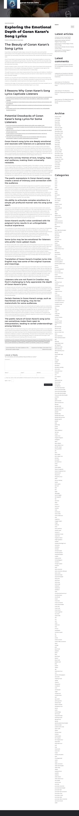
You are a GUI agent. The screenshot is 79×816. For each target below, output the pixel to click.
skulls (56, 708)
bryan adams (58, 276)
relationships (21, 342)
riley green (57, 684)
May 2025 (57, 144)
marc (56, 526)
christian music (58, 304)
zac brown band (59, 800)
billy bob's (57, 235)
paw (56, 647)
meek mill (57, 536)
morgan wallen (58, 563)
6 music (57, 189)
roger (56, 691)
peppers (57, 650)
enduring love (36, 339)
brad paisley (58, 258)
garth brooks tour (59, 402)
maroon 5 (57, 532)
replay (56, 680)
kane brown (58, 473)
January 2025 (58, 151)
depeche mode (58, 347)
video (56, 762)
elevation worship (59, 367)
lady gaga (57, 493)
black (56, 243)
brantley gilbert (59, 261)
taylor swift (57, 728)
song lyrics (39, 342)
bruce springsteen (59, 269)
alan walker (58, 200)
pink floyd (57, 656)
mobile (56, 556)
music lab (57, 606)
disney (56, 352)
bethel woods (58, 232)
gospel (56, 421)
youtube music (58, 793)
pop (56, 663)
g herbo (57, 397)
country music (58, 321)
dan (56, 324)
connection (16, 339)
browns (56, 267)
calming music (58, 282)
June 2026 (57, 120)
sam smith (57, 699)
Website (39, 372)
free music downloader (60, 391)
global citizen (58, 410)
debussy (57, 341)
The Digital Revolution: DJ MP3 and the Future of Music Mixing (64, 101)
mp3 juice (57, 578)
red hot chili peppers (60, 674)
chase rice (57, 289)
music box (57, 600)
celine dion (57, 287)
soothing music (58, 717)
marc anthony (58, 528)
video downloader (59, 765)
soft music (57, 713)
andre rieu (57, 206)
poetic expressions (13, 342)
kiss (56, 489)
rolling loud (58, 693)
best (56, 228)
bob (56, 250)
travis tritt (57, 750)
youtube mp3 (58, 789)
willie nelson (58, 776)
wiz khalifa (57, 780)
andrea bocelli (58, 208)
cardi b (56, 284)
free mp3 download (60, 387)
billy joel (57, 237)
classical (57, 309)
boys (56, 256)
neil (56, 621)
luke (56, 510)
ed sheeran (57, 363)
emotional (28, 339)
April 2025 (57, 146)
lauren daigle (58, 495)
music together (58, 611)
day (56, 339)
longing (28, 341)
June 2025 (57, 142)
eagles (56, 361)
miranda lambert (59, 554)
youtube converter (59, 786)
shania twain (58, 702)
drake (56, 356)
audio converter (59, 221)
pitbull (56, 658)
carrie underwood (59, 285)
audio (56, 219)
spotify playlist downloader (61, 723)
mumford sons (58, 595)
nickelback (57, 630)
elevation (57, 365)
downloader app (59, 354)
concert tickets (58, 317)
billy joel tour (58, 239)
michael (57, 548)
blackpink (57, 245)
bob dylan (57, 252)
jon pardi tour (58, 461)
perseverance (42, 341)
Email (22, 372)
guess (56, 426)
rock (56, 687)
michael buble (58, 550)
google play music (59, 415)
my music (57, 613)
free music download (60, 389)
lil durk (56, 504)
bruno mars (58, 271)
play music (57, 660)
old (55, 636)
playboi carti (58, 662)
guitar (56, 428)
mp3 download (58, 574)
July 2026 (57, 118)
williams (57, 775)
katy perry (57, 474)
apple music (58, 215)
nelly (56, 623)
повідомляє (58, 73)
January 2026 (58, 129)
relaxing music (58, 678)
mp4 (56, 591)
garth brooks (58, 400)
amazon (57, 202)
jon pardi (57, 460)
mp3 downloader (59, 576)
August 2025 (58, 138)
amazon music (58, 204)
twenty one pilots (59, 754)
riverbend (57, 686)
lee (55, 498)
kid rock (57, 485)
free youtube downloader (61, 395)
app (56, 211)
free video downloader (60, 393)
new (56, 626)
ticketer (57, 734)
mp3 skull (57, 580)
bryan (56, 274)
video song (57, 767)
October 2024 (58, 157)
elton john (57, 369)
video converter (59, 763)
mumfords (57, 597)
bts (55, 280)
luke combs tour (59, 515)
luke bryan (57, 511)
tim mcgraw (58, 737)
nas (56, 617)
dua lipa (57, 359)
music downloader (59, 604)
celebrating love (9, 339)
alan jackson (58, 198)
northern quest (58, 632)
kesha (56, 482)
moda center (58, 558)
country (57, 319)
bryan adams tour (59, 278)
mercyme (57, 545)
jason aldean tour (59, 445)
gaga (56, 398)
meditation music (59, 534)
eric (56, 374)
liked (56, 502)
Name (7, 372)
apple (56, 213)
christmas (57, 306)
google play (58, 413)
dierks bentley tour (59, 350)
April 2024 (57, 168)
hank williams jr (58, 430)
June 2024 (57, 164)
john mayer (57, 454)
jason (56, 441)
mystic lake (57, 615)
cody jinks (57, 313)
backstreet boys (59, 222)
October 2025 (58, 135)
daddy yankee (58, 322)
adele (56, 193)
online (56, 637)
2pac (56, 187)
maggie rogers (58, 521)
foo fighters (57, 385)
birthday (57, 241)
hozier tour (57, 435)
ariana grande (58, 217)
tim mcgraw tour (59, 739)
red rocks (57, 676)
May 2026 (57, 122)
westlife (57, 773)
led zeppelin (58, 497)
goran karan (43, 339)
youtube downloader (60, 787)
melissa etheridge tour (60, 543)
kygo (56, 491)
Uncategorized (9, 23)
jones (56, 463)
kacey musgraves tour (60, 471)
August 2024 (58, 161)
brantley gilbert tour (60, 263)
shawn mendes (58, 704)
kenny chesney (58, 480)
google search (58, 419)
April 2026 (57, 124)
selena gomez (58, 700)
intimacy (23, 341)
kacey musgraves (59, 469)
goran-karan (20, 40)
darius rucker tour (59, 332)
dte (56, 358)
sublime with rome (59, 726)
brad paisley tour (59, 259)
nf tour (56, 628)
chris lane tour (58, 296)
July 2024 (57, 162)
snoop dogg (58, 712)
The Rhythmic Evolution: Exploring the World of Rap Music (64, 84)
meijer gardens (58, 539)
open (56, 643)
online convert (58, 639)
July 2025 (57, 140)
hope (19, 341)
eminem (57, 372)
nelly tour (57, 624)
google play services (60, 417)
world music (58, 782)
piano (56, 652)
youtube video (58, 797)
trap (56, 747)
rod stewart (58, 689)
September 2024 (59, 159)
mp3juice (57, 586)
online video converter (60, 641)
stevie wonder (58, 725)
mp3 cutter (57, 573)
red (56, 673)
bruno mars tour (59, 272)
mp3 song (57, 582)
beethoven (57, 226)
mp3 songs (57, 584)
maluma (57, 524)
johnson (57, 458)
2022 (56, 185)
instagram (57, 439)
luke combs (58, 513)
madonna (57, 519)
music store (57, 610)
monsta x (57, 561)
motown (57, 565)
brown (56, 265)
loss (33, 341)
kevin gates (57, 484)
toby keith (57, 741)
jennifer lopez (58, 447)
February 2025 (58, 149)
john (56, 452)
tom (56, 745)
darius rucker (58, 330)
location (57, 508)
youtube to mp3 (59, 795)
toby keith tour (58, 743)
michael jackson (59, 552)
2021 (56, 183)
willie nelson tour (59, 778)
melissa (56, 541)
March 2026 (58, 125)
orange (56, 645)
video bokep (58, 90)
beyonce (57, 233)
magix (56, 523)
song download (58, 715)
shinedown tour (59, 706)
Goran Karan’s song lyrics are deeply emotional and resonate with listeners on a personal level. (29, 97)
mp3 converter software (61, 571)
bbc (56, 224)
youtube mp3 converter (61, 791)
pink (56, 654)
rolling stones (58, 695)
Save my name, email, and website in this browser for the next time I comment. (25, 377)
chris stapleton (58, 298)
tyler (56, 756)
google (56, 411)
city (56, 308)
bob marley (57, 254)
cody (56, 311)
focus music (58, 382)
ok (55, 634)
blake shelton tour (59, 248)
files (56, 378)
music (56, 599)
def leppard (58, 345)
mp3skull (57, 589)
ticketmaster (58, 736)
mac (56, 517)
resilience (28, 342)
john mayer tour (59, 456)
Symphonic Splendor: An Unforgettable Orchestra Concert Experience (64, 66)
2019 (56, 180)
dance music (58, 328)
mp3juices (57, 587)
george (56, 404)
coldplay (57, 315)
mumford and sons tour (61, 593)
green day (57, 424)
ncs (56, 619)
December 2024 (59, 153)
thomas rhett (58, 732)
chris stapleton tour (60, 300)
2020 (56, 182)
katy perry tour (58, 476)
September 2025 (59, 137)
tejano (56, 730)
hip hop (57, 432)
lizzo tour (57, 506)
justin (56, 465)
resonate (33, 342)
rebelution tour (59, 671)
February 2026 (58, 127)
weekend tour (58, 771)
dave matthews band (60, 337)
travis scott (57, 749)
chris (56, 293)
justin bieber (58, 467)
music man (57, 608)
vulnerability (46, 342)
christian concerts (59, 302)
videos (56, 769)
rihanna (57, 682)
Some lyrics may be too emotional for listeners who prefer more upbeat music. (25, 125)
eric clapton (58, 376)
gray (56, 422)
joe (55, 450)
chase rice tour (58, 291)
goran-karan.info (29, 3)
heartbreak (14, 341)
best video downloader (60, 230)
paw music (57, 649)
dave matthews (58, 335)
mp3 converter (58, 569)
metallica (57, 547)
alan (56, 196)
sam (56, 697)
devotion (23, 339)
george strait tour (59, 408)
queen (56, 665)
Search (56, 24)
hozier (56, 434)
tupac (56, 752)
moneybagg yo (58, 560)
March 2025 (58, 148)
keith (56, 478)
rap (55, 669)
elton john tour (58, 371)
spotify (56, 721)
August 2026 (58, 116)
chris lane (57, 295)
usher (56, 760)
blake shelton (58, 246)
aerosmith (57, 195)
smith (56, 710)
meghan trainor (58, 537)
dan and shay (58, 326)
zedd (56, 802)
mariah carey (58, 530)
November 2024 (59, 155)
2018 (56, 178)
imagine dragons (59, 437)
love (36, 341)
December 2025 (59, 131)
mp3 (56, 567)
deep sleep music (59, 343)
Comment (7, 359)
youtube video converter (61, 799)
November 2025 (59, 133)
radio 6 (56, 667)
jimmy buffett (58, 448)
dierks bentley (58, 348)
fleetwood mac (58, 380)
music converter (59, 602)
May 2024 (57, 166)
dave (56, 334)
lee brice (57, 500)
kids (56, 487)
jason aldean (58, 443)
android (57, 209)
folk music (57, 384)
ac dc (56, 191)
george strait (58, 406)
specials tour (58, 719)
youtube (57, 784)
